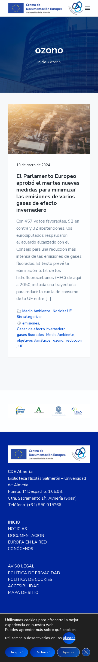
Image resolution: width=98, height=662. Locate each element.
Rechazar (43, 652)
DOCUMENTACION (26, 535)
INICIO (14, 522)
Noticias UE (62, 311)
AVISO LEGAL (21, 566)
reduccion (74, 340)
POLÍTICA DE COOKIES (30, 579)
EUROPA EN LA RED (27, 542)
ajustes (69, 637)
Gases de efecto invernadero (41, 329)
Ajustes (68, 652)
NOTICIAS (17, 529)
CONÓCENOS (20, 548)
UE (21, 346)
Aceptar (17, 652)
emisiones (30, 323)
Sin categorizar (29, 316)
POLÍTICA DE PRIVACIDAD (34, 573)
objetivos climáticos (34, 340)
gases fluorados (30, 334)
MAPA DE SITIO (23, 592)
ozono (58, 340)
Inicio (42, 62)
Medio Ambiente (36, 311)
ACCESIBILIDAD (23, 586)
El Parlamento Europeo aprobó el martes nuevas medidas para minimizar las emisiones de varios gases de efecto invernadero (47, 193)
